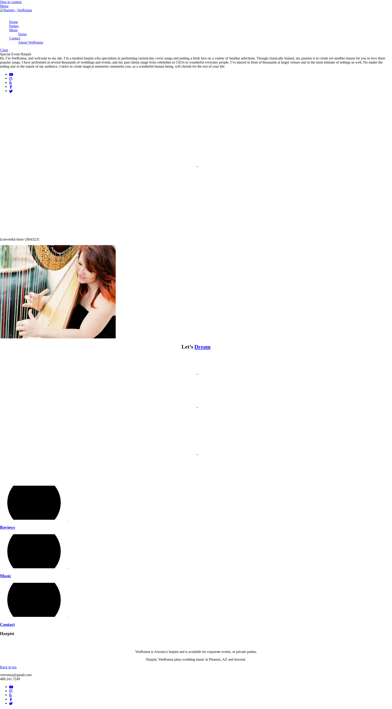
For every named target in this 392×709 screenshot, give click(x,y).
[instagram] (11, 78)
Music (13, 30)
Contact (14, 38)
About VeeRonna (30, 42)
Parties (14, 26)
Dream (202, 347)
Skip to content (11, 2)
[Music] (36, 567)
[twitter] (11, 91)
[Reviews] (36, 518)
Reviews (7, 527)
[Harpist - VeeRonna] (16, 10)
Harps (22, 34)
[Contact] (36, 616)
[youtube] (11, 74)
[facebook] (11, 87)
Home (13, 22)
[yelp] (10, 82)
